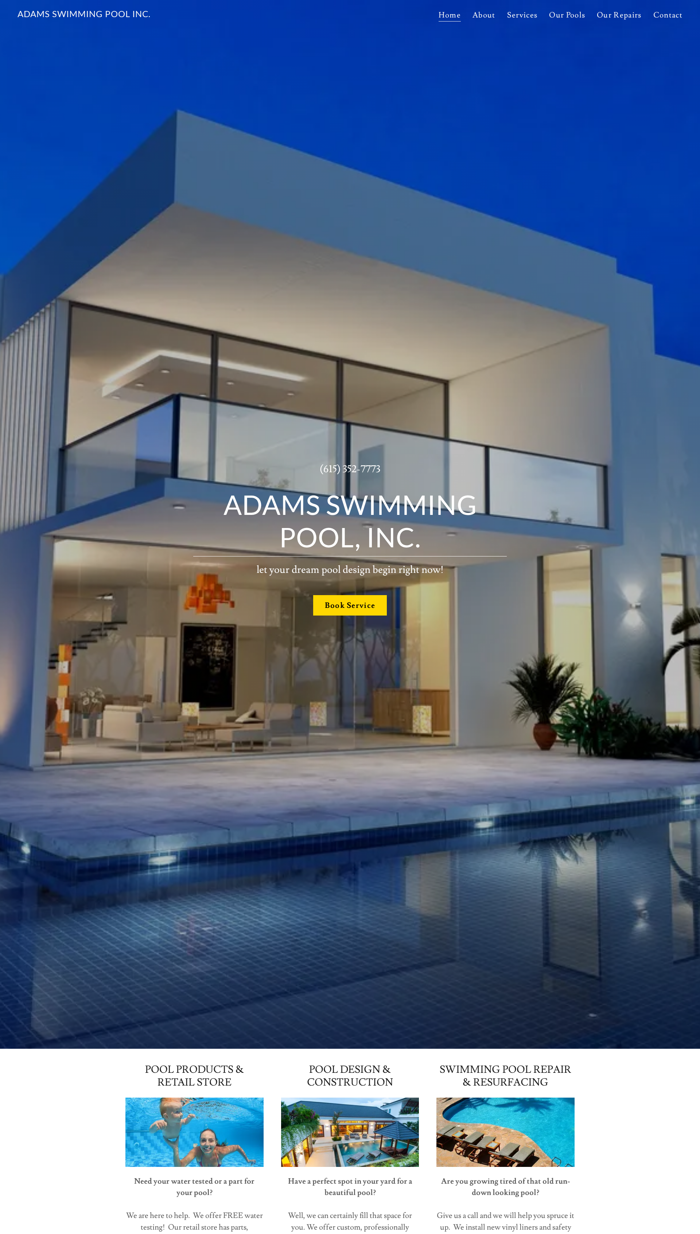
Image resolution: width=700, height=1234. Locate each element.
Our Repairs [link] (619, 15)
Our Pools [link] (567, 15)
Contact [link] (667, 15)
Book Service (350, 605)
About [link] (483, 15)
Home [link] (450, 15)
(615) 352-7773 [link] (350, 469)
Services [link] (522, 15)
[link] (84, 15)
